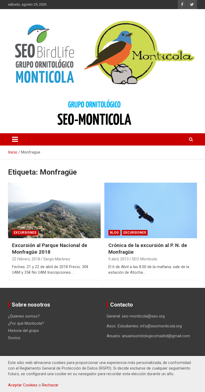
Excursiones (25, 232)
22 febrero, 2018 (26, 259)
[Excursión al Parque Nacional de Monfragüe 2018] (54, 210)
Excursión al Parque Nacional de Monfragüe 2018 (49, 248)
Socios (14, 337)
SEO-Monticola (144, 259)
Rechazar (50, 385)
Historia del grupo (23, 330)
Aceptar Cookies (22, 385)
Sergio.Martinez (56, 259)
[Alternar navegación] (15, 139)
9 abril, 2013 (118, 259)
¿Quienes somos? (24, 316)
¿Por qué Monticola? (26, 323)
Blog (114, 232)
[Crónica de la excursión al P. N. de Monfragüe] (150, 210)
